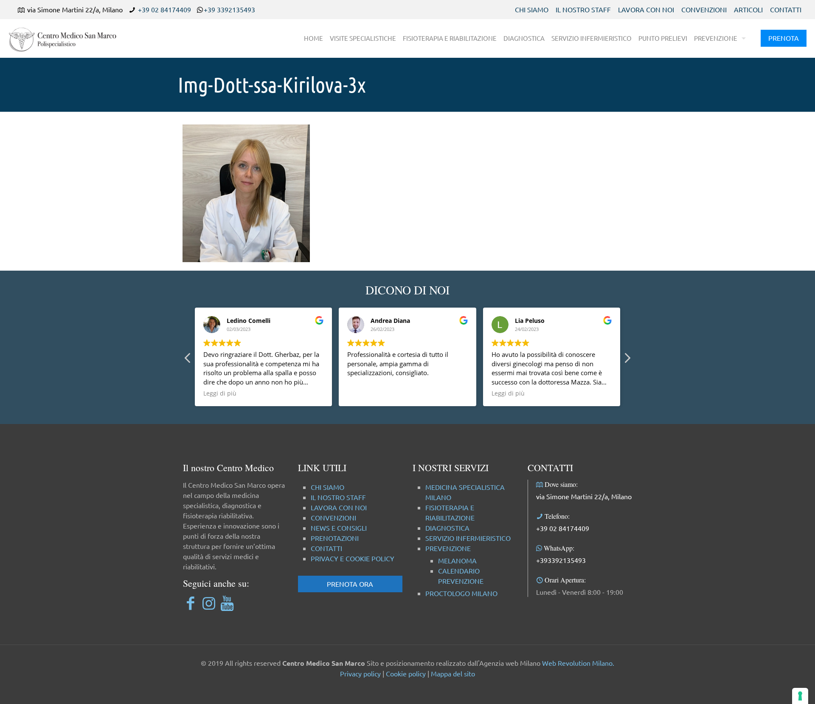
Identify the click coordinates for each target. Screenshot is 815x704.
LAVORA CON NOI (646, 9)
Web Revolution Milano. (578, 663)
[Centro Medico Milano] (67, 38)
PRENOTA (783, 38)
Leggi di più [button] (219, 393)
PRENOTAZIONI (335, 538)
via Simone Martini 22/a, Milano (584, 496)
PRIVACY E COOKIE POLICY (352, 558)
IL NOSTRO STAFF (583, 9)
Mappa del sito (453, 673)
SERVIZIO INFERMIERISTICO (468, 538)
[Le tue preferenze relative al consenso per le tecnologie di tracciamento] (800, 696)
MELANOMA (457, 560)
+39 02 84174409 (164, 9)
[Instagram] (208, 602)
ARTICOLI (748, 9)
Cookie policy (406, 673)
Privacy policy (360, 673)
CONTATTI (785, 9)
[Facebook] (190, 602)
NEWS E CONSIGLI (339, 527)
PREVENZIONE (448, 548)
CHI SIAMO (531, 9)
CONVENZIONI (704, 9)
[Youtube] (226, 602)
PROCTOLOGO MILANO (461, 593)
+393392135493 (561, 560)
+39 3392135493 (229, 9)
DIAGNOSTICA (447, 527)
